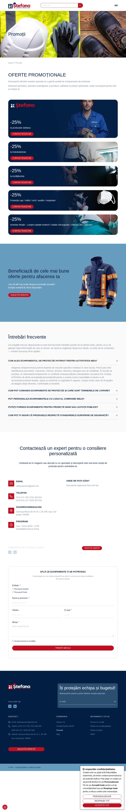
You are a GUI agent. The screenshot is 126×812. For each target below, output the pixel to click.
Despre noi (60, 722)
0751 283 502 (36, 497)
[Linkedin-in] (15, 552)
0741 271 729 (22, 497)
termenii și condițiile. (28, 641)
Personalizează (102, 796)
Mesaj (15, 622)
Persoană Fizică (20, 592)
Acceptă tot (102, 805)
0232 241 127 (22, 500)
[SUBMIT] (115, 702)
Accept (25, 641)
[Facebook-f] (9, 552)
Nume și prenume (20, 598)
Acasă (10, 63)
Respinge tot (102, 801)
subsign (38, 767)
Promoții (59, 730)
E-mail (67, 610)
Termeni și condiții (97, 722)
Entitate (15, 585)
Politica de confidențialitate (100, 726)
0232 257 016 (36, 500)
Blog (58, 734)
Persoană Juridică (21, 589)
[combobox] (60, 5)
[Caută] (80, 5)
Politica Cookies (96, 730)
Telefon (15, 610)
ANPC (92, 734)
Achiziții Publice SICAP (65, 726)
